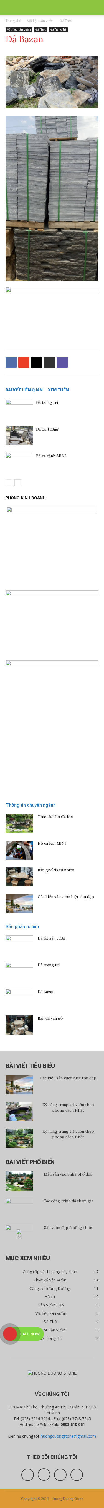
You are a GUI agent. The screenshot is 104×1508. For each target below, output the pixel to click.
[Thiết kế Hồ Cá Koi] (19, 823)
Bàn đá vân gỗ (50, 1018)
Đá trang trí (47, 402)
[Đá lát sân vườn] (19, 945)
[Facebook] (27, 1475)
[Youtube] (76, 1475)
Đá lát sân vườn (51, 938)
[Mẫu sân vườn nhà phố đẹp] (19, 1181)
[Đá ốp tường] (19, 435)
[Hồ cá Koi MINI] (19, 850)
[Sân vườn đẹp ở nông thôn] (19, 1234)
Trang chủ (13, 20)
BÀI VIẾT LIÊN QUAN (24, 389)
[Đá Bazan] (19, 998)
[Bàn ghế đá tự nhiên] (19, 876)
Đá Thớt (66, 20)
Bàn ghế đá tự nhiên (56, 870)
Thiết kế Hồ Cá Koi (55, 816)
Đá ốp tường (47, 429)
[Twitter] (60, 1475)
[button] (96, 7)
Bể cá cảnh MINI (51, 455)
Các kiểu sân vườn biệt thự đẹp (66, 896)
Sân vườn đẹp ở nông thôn (68, 1227)
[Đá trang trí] (19, 408)
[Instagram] (44, 1474)
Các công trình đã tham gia (68, 1200)
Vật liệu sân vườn (40, 20)
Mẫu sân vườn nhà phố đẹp (68, 1174)
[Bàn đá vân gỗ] (19, 1025)
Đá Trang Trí (58, 29)
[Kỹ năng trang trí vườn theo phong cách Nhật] (19, 1111)
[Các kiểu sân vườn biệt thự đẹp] (19, 903)
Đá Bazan (46, 991)
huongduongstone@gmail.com (68, 1436)
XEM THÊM (58, 389)
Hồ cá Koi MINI (52, 843)
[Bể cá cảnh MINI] (19, 462)
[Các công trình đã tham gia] (19, 1208)
